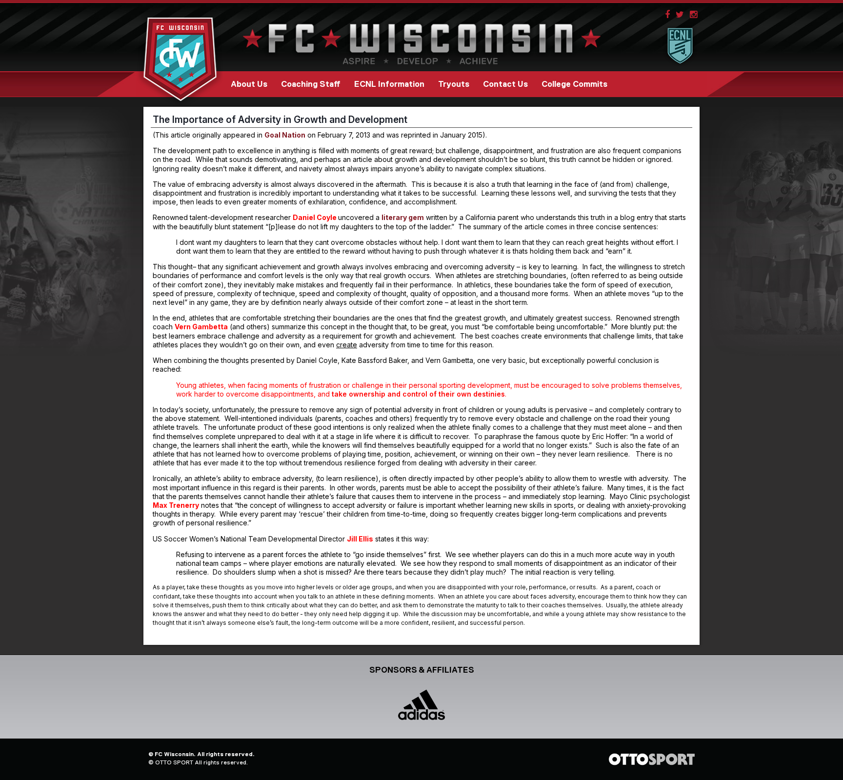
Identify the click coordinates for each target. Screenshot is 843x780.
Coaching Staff (311, 84)
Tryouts (453, 84)
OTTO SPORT (174, 762)
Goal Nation (284, 135)
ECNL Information (389, 84)
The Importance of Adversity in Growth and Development (280, 119)
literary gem (402, 217)
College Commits (574, 84)
